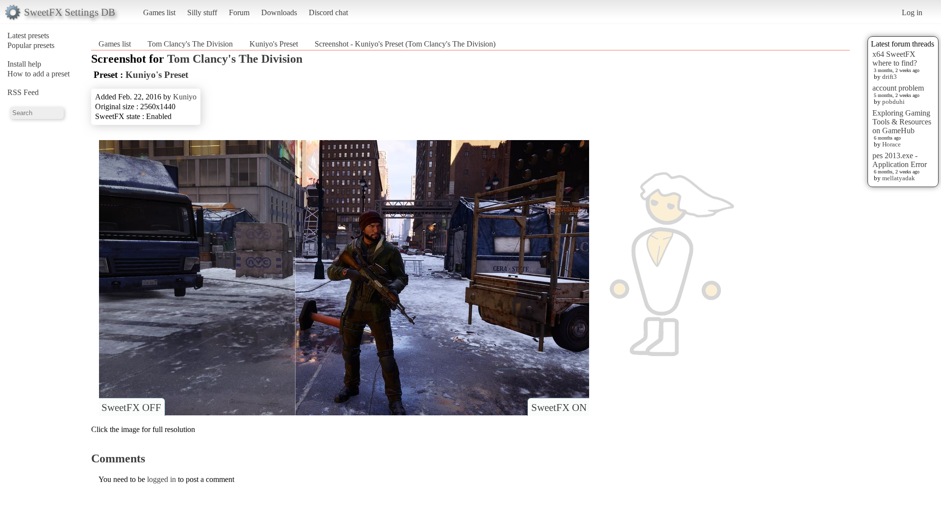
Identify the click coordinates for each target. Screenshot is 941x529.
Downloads (279, 12)
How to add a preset (38, 74)
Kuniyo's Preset (273, 44)
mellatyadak (898, 178)
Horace (891, 144)
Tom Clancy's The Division (190, 44)
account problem (898, 88)
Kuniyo (185, 97)
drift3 (889, 76)
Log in (912, 12)
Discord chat (328, 12)
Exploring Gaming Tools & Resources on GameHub (901, 122)
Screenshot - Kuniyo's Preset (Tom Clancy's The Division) (405, 44)
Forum (239, 12)
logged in (161, 479)
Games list (159, 12)
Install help (24, 64)
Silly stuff (202, 12)
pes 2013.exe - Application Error (899, 159)
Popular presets (30, 45)
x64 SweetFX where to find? (894, 58)
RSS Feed (23, 92)
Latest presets (28, 35)
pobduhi (893, 101)
